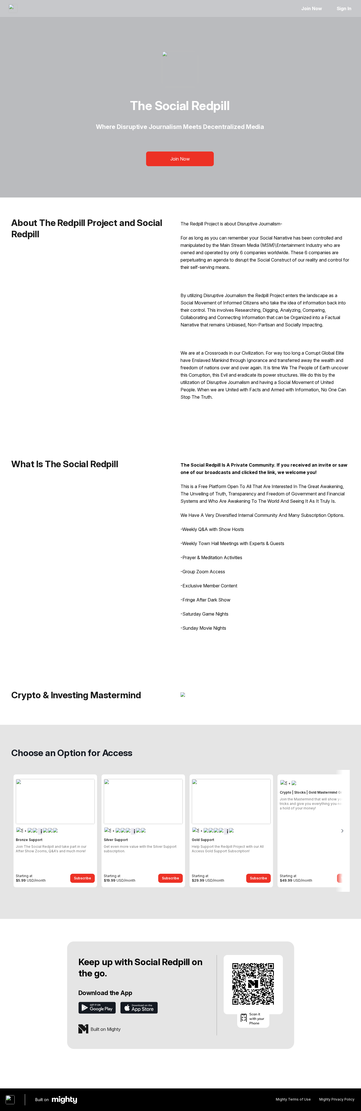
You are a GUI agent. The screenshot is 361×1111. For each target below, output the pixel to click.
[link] (55, 831)
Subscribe (82, 878)
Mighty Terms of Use (293, 1099)
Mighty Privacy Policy (337, 1099)
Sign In (344, 8)
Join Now (311, 8)
